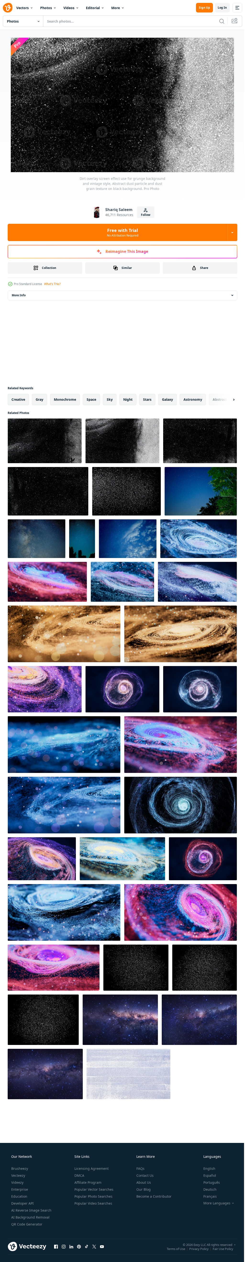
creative (18, 399)
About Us (143, 1182)
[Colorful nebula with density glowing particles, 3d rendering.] (198, 538)
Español (206, 1175)
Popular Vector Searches (93, 1189)
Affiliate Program (87, 1182)
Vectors (22, 8)
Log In (218, 8)
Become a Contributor (153, 1196)
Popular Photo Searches (93, 1196)
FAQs (140, 1168)
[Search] (218, 21)
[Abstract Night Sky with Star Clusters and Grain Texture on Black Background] (135, 968)
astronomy (193, 399)
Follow (144, 215)
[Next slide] (226, 399)
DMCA (79, 1175)
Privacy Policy (195, 1248)
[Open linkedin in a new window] (71, 1246)
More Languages (213, 1203)
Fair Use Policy (219, 1248)
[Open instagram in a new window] (64, 1246)
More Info (19, 295)
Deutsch (206, 1189)
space (91, 399)
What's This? (52, 284)
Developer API (22, 1203)
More (115, 8)
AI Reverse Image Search (31, 1210)
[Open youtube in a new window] (102, 1246)
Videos (68, 8)
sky (110, 399)
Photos (46, 8)
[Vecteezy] (7, 7)
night (128, 399)
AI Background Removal (30, 1217)
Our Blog (143, 1189)
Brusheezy (19, 1168)
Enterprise (19, 1189)
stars (147, 399)
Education (19, 1196)
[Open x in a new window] (94, 1246)
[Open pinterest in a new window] (79, 1246)
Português (208, 1182)
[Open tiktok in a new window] (87, 1246)
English (206, 1168)
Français (207, 1196)
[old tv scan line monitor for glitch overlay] (128, 1074)
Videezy (17, 1182)
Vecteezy (18, 1175)
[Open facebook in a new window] (56, 1246)
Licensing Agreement (91, 1168)
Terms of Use (172, 1248)
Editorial (93, 8)
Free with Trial (120, 232)
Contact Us (144, 1175)
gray (39, 399)
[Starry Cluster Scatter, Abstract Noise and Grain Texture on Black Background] (126, 491)
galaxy (167, 399)
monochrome (65, 399)
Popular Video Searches (93, 1203)
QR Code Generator (26, 1224)
